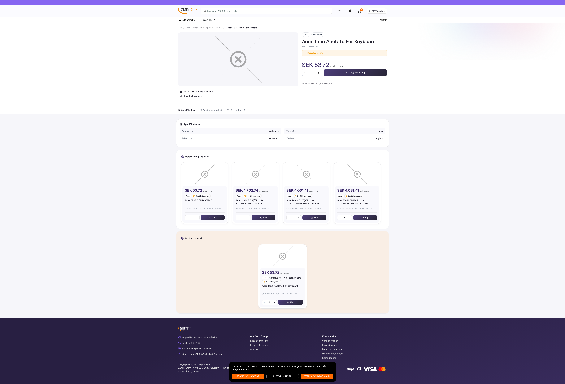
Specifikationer (188, 110)
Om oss (254, 349)
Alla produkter (189, 20)
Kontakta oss (329, 357)
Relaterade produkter (213, 110)
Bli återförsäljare (377, 11)
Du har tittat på (238, 110)
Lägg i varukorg (357, 72)
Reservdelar (207, 20)
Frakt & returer (330, 345)
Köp (214, 217)
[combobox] (266, 11)
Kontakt (383, 20)
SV (339, 11)
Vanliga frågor (330, 340)
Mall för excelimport (333, 353)
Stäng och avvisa (247, 376)
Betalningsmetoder (332, 349)
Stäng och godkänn (317, 376)
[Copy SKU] (320, 46)
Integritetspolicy (259, 345)
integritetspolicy (240, 369)
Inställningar (282, 376)
